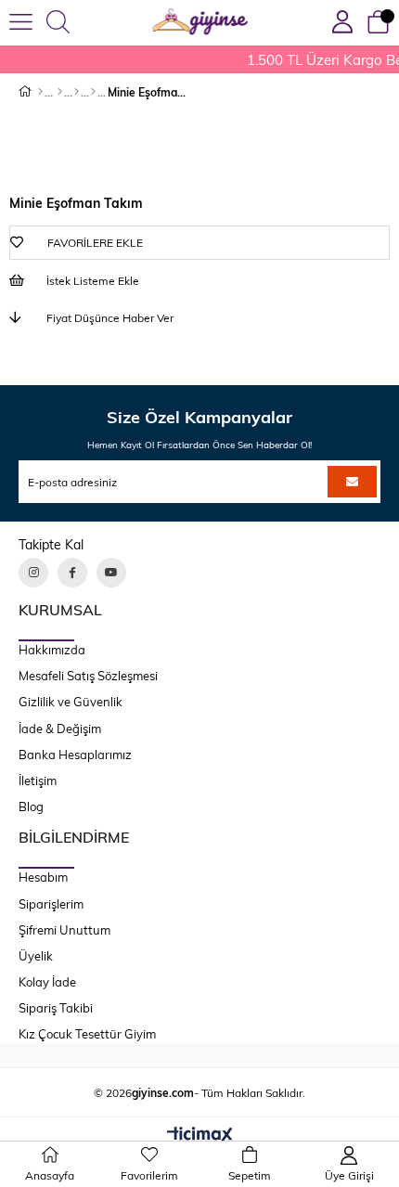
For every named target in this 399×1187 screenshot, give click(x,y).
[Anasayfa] (40, 91)
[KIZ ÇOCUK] (60, 91)
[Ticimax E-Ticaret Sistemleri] (200, 1136)
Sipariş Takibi (56, 1008)
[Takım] (76, 91)
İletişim (38, 780)
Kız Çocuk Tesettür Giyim (87, 1034)
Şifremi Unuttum (64, 930)
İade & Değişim (60, 728)
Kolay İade (47, 982)
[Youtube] (111, 572)
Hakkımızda (52, 649)
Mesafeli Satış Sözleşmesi (88, 675)
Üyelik (36, 956)
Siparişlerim (51, 904)
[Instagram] (33, 572)
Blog (31, 806)
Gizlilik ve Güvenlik (70, 701)
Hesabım (43, 877)
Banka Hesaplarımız (75, 754)
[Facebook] (72, 572)
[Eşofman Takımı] (93, 91)
